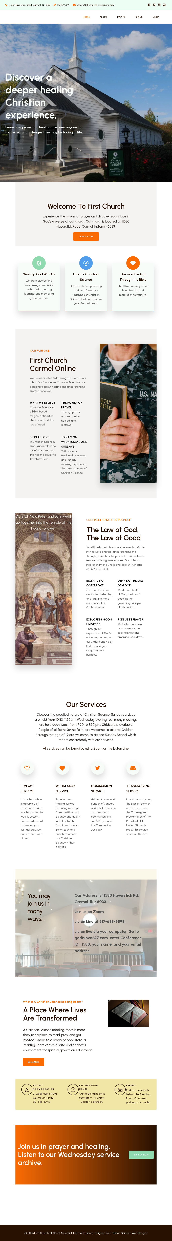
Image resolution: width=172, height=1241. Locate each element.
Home (87, 16)
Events (121, 16)
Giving (139, 16)
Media (156, 16)
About (103, 16)
